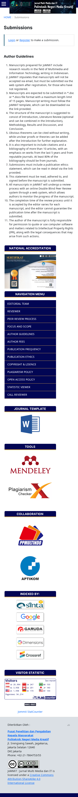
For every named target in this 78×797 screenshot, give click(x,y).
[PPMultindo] (30, 536)
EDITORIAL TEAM (18, 303)
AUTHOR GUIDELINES (20, 334)
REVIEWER (13, 311)
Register (25, 40)
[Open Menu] (4, 4)
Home (7, 17)
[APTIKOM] (30, 568)
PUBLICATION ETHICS (20, 357)
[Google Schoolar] (30, 617)
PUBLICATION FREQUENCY (24, 349)
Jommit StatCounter (30, 711)
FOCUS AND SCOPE (19, 326)
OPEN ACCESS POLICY (21, 379)
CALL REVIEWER (17, 394)
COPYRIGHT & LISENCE (21, 364)
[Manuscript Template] (30, 424)
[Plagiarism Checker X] (30, 490)
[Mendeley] (30, 465)
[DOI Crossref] (30, 654)
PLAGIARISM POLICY (20, 372)
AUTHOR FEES (16, 341)
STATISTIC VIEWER (18, 387)
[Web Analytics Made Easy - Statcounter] (30, 704)
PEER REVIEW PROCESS (21, 319)
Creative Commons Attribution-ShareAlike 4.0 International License (31, 779)
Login (11, 40)
